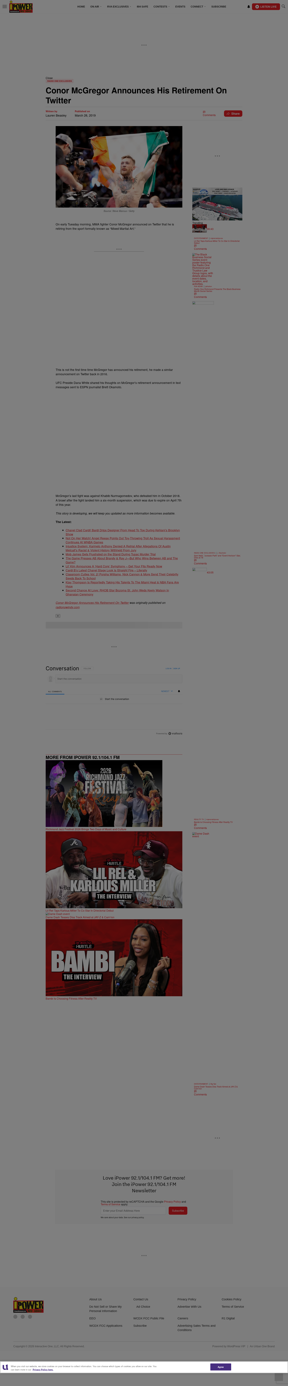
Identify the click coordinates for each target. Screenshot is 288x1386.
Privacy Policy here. (43, 1369)
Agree (221, 1366)
